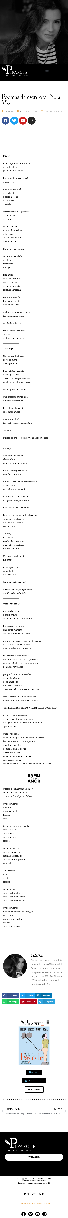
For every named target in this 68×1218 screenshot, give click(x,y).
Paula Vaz (9, 111)
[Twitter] (14, 121)
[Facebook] (5, 121)
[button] (47, 71)
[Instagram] (32, 121)
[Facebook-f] (23, 1214)
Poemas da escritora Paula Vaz (31, 99)
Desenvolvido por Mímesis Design (34, 1203)
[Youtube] (23, 121)
